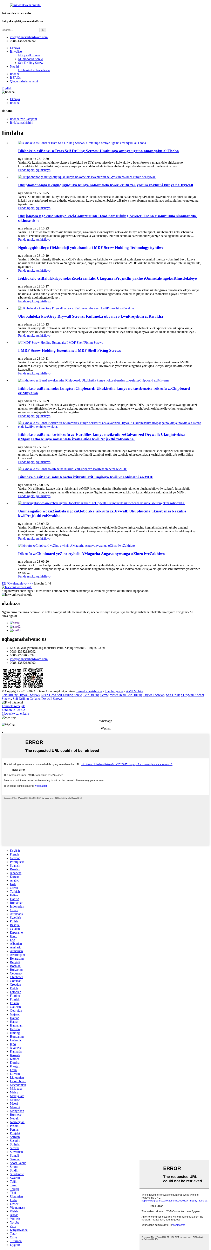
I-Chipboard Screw (30, 59)
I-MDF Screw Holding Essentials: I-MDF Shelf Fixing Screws (69, 350)
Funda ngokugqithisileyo (34, 170)
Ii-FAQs (15, 77)
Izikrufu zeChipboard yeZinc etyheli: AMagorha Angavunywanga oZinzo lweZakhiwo (91, 553)
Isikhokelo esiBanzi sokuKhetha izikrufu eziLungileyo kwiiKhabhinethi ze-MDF (85, 477)
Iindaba (15, 74)
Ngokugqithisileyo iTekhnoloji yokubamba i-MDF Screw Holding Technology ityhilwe (90, 247)
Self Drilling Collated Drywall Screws (37, 698)
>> (31, 583)
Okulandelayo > (18, 583)
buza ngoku (9, 616)
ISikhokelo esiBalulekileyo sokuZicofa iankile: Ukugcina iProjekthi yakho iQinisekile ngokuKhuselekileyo (107, 278)
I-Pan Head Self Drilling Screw (61, 695)
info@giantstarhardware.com (29, 659)
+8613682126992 (13, 710)
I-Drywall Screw (29, 55)
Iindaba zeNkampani (23, 119)
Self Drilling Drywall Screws (21, 695)
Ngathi (14, 66)
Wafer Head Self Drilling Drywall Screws (137, 695)
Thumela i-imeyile (13, 706)
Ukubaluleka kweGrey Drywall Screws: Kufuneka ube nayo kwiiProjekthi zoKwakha (90, 316)
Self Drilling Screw (30, 62)
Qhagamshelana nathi (24, 81)
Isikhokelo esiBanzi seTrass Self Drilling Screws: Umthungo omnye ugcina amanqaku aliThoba (98, 151)
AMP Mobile (134, 691)
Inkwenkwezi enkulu (15, 713)
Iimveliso (16, 51)
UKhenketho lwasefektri (34, 70)
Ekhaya (15, 48)
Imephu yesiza (114, 691)
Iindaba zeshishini (21, 122)
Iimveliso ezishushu (89, 691)
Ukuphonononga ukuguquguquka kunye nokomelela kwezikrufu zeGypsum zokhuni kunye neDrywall (105, 185)
